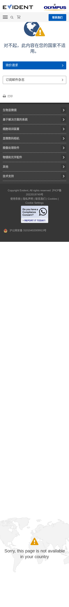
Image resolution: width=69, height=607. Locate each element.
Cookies (52, 198)
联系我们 (57, 17)
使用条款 (15, 198)
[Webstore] (19, 17)
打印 (10, 96)
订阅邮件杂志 (15, 80)
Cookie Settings (34, 202)
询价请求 (12, 65)
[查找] (12, 17)
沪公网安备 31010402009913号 (26, 230)
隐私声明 (28, 198)
